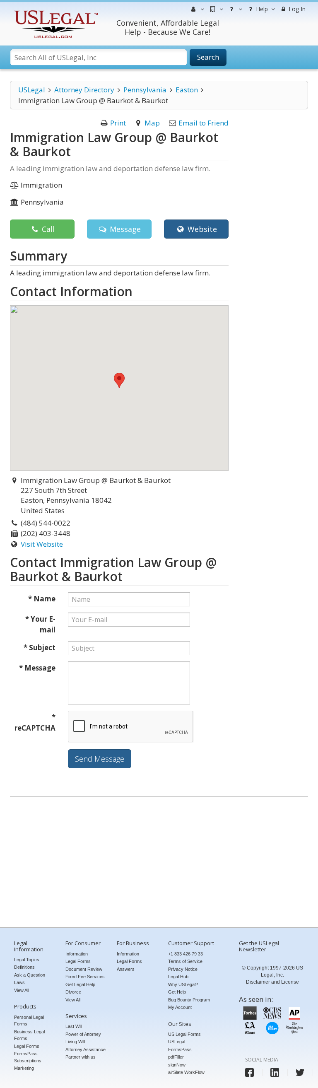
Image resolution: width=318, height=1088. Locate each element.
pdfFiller (176, 1056)
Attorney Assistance (85, 1049)
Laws (19, 982)
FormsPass (180, 1049)
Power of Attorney (83, 1034)
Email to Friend (203, 123)
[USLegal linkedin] (274, 1072)
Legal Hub (178, 976)
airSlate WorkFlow (186, 1072)
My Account (180, 1007)
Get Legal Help (80, 984)
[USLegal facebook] (249, 1072)
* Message (37, 668)
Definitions (24, 967)
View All (21, 990)
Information (76, 953)
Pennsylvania (144, 89)
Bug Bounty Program (189, 999)
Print (118, 123)
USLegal (31, 89)
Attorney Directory (84, 89)
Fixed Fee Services (85, 976)
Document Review (83, 969)
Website (201, 229)
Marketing (24, 1068)
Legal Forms (26, 1046)
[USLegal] (55, 11)
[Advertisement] (159, 863)
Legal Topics (26, 959)
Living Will (75, 1041)
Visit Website (42, 544)
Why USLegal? (183, 984)
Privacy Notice (183, 969)
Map (152, 123)
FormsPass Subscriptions (27, 1057)
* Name (41, 598)
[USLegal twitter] (300, 1072)
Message (124, 229)
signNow (177, 1064)
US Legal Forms (184, 1034)
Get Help (177, 991)
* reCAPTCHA (34, 722)
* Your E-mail (40, 624)
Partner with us (80, 1056)
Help (261, 9)
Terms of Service (185, 961)
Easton (187, 89)
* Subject (39, 647)
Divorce (73, 991)
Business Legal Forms (29, 1035)
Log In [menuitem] (296, 9)
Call (47, 229)
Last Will (73, 1026)
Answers (126, 969)
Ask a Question (29, 974)
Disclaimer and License (272, 982)
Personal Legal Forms (29, 1021)
